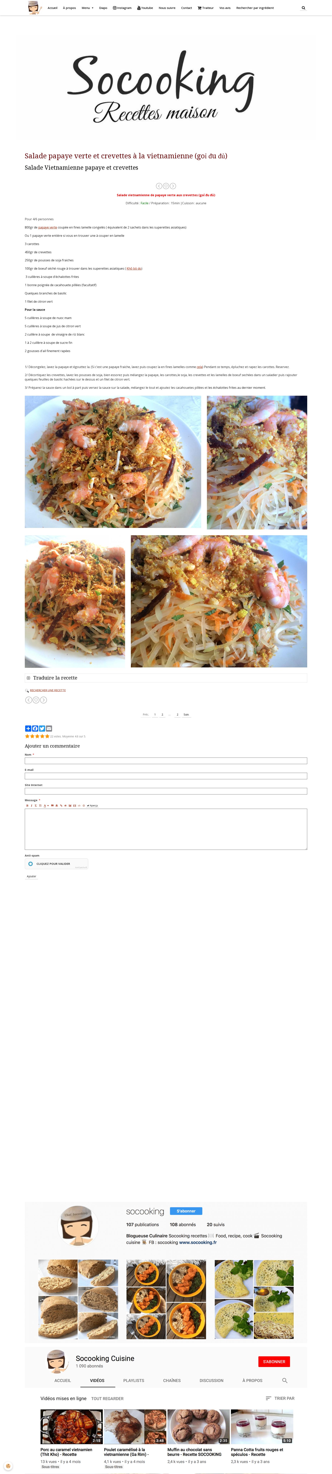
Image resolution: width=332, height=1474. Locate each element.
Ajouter (31, 876)
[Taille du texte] (40, 805)
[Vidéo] (74, 805)
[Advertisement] (70, 24)
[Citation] (52, 805)
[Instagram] (166, 1272)
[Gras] (27, 805)
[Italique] (31, 805)
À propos (69, 8)
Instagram (123, 8)
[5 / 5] (47, 736)
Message (31, 800)
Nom (28, 754)
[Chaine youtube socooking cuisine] (166, 1408)
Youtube (146, 8)
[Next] (173, 185)
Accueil (52, 8)
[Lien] (61, 805)
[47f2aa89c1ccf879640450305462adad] (27, 690)
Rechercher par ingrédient (255, 8)
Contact (186, 8)
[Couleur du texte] (46, 805)
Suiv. (186, 714)
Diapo (103, 8)
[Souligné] (36, 805)
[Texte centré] (56, 805)
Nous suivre (167, 8)
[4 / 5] (42, 736)
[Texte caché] (65, 805)
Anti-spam (32, 855)
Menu (86, 8)
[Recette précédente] (159, 185)
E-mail (29, 770)
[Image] (70, 805)
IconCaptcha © (81, 867)
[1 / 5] (27, 736)
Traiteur (207, 8)
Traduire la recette (54, 678)
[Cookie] (8, 1466)
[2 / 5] (32, 736)
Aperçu (93, 805)
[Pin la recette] (166, 185)
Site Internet (33, 785)
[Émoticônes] (83, 805)
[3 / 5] (37, 736)
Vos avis (225, 8)
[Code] (79, 805)
